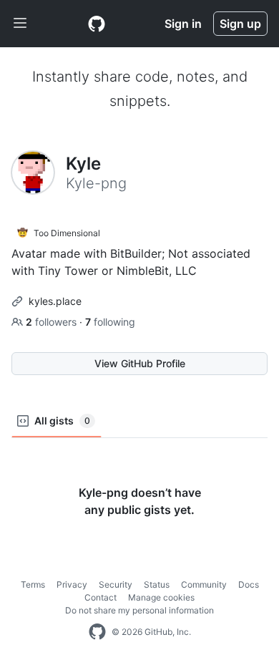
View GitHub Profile (139, 363)
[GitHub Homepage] (97, 632)
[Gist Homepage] (96, 23)
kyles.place (55, 301)
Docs (248, 584)
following (110, 322)
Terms (33, 584)
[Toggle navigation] (20, 23)
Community (204, 584)
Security (115, 584)
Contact (100, 597)
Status (157, 584)
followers (52, 322)
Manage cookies (161, 597)
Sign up (240, 23)
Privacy (72, 584)
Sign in (183, 23)
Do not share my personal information (139, 610)
